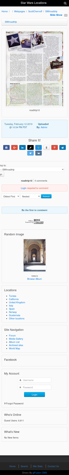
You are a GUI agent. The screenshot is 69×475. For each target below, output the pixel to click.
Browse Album (34, 278)
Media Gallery (16, 338)
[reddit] (62, 147)
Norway (13, 312)
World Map (14, 348)
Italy (11, 305)
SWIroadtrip (51, 11)
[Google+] (14, 147)
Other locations (16, 318)
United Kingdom (17, 302)
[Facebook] (6, 147)
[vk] (38, 153)
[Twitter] (30, 153)
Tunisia (12, 295)
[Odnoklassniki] (46, 147)
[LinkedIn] (22, 147)
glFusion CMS (40, 472)
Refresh (46, 196)
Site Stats (38, 466)
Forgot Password (14, 403)
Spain (12, 308)
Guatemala (14, 315)
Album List (14, 341)
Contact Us (53, 466)
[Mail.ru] (38, 147)
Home (5, 11)
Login (23, 188)
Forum (12, 335)
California (14, 299)
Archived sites (16, 345)
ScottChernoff (35, 11)
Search (25, 466)
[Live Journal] (30, 147)
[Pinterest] (54, 147)
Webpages (19, 11)
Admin (44, 127)
